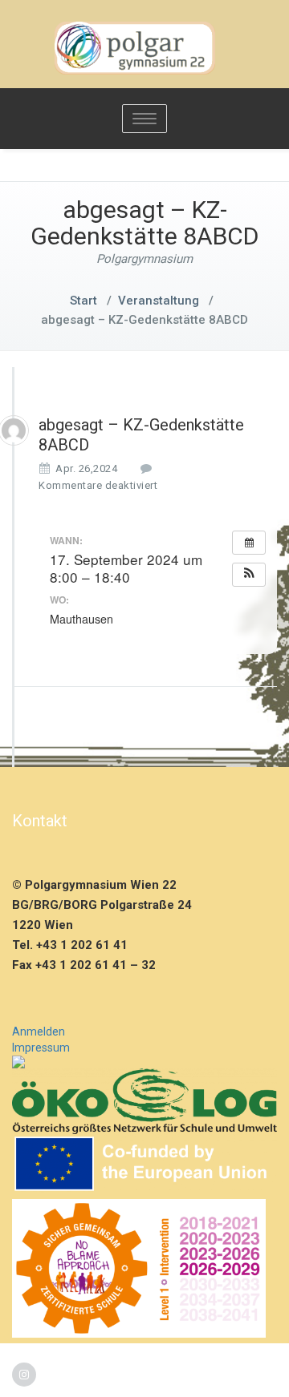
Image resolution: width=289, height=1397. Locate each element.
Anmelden (38, 1031)
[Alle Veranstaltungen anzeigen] (249, 543)
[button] (249, 574)
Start (83, 300)
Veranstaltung (158, 300)
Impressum (41, 1047)
